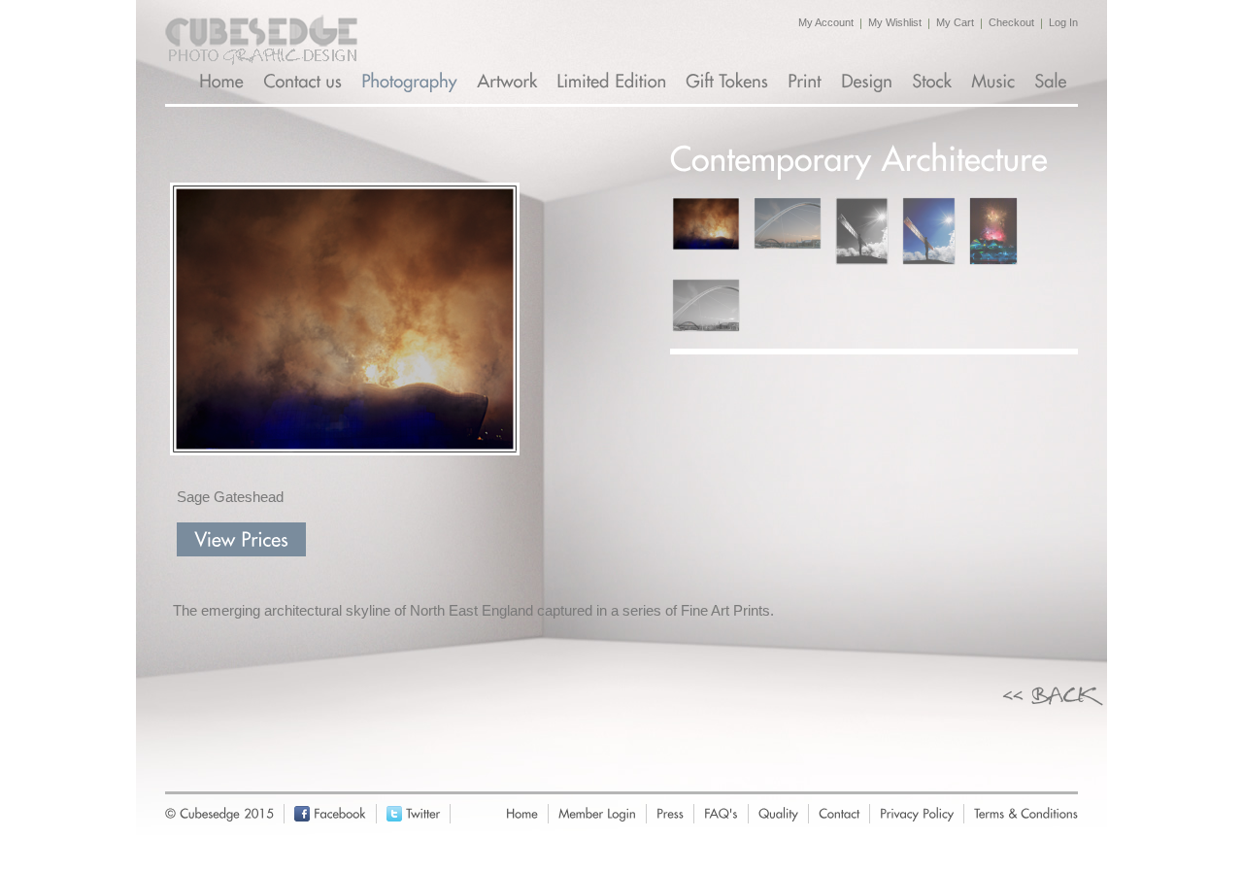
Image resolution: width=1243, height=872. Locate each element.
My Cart (955, 22)
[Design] (868, 81)
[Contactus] (304, 81)
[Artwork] (509, 81)
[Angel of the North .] (928, 231)
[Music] (994, 81)
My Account (826, 22)
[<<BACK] (1055, 692)
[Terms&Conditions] (1026, 813)
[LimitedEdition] (613, 81)
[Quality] (778, 813)
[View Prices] (241, 539)
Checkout (1011, 22)
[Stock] (933, 81)
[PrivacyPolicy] (917, 813)
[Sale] (1052, 81)
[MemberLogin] (597, 813)
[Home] (223, 81)
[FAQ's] (721, 813)
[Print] (806, 81)
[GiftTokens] (729, 81)
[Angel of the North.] (861, 231)
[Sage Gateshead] (706, 223)
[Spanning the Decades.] (787, 223)
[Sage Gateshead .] (993, 231)
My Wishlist (895, 22)
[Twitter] (423, 813)
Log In (1063, 22)
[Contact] (839, 813)
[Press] (670, 813)
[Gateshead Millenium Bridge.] (706, 305)
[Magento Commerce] (261, 40)
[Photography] (411, 81)
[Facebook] (340, 813)
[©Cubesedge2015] (215, 813)
